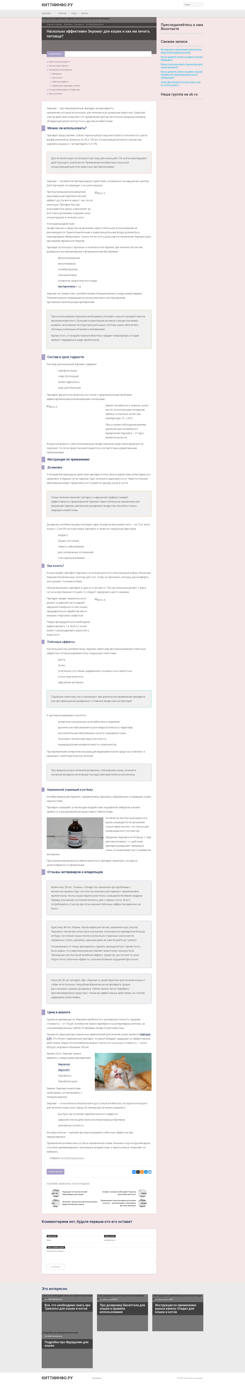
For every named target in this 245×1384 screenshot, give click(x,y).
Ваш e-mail (109, 1236)
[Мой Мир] (146, 1172)
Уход (73, 13)
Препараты (79, 24)
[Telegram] (150, 1172)
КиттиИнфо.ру (57, 5)
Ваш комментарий (56, 1247)
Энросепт (64, 1069)
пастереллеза (66, 286)
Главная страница (54, 24)
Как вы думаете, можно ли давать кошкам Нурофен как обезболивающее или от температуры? (181, 75)
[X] (138, 1172)
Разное (84, 13)
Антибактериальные (95, 24)
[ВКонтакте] (134, 1172)
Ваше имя (52, 1236)
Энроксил (64, 1064)
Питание (62, 13)
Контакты (96, 1378)
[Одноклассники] (142, 1172)
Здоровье (46, 13)
